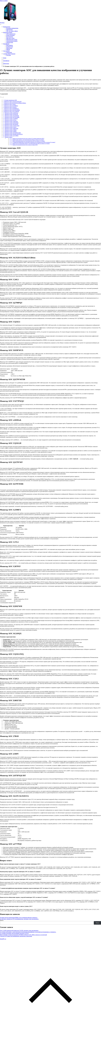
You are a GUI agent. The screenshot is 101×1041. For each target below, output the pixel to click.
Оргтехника (6, 51)
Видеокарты (9, 36)
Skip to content (3, 0)
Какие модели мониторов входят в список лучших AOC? (25, 144)
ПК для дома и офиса (12, 31)
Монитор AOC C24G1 (10, 104)
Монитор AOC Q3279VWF (12, 115)
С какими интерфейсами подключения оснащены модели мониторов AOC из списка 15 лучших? (34, 142)
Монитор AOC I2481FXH (11, 128)
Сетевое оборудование (9, 53)
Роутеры (8, 55)
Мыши (8, 49)
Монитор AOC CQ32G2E (11, 114)
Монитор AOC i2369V (11, 131)
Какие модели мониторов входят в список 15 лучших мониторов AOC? (28, 138)
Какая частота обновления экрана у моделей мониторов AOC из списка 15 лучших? (31, 143)
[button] (2, 97)
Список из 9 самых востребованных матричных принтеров (16, 936)
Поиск (1, 920)
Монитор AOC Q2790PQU (11, 105)
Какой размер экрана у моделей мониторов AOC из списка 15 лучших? (28, 139)
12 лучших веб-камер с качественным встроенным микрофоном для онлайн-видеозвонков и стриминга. (28, 932)
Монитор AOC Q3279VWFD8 (12, 110)
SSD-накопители (10, 34)
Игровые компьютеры (12, 28)
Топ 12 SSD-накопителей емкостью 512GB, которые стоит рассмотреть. (19, 930)
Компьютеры (6, 26)
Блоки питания (10, 35)
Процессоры (9, 42)
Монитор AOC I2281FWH (11, 122)
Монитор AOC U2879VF (11, 121)
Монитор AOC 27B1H (10, 130)
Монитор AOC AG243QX (11, 124)
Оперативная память (11, 41)
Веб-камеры (9, 45)
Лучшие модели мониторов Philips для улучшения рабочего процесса (18, 917)
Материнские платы (11, 39)
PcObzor (2, 22)
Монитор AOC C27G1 (10, 120)
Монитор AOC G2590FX (11, 118)
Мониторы (9, 48)
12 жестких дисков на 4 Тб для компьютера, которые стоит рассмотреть (19, 919)
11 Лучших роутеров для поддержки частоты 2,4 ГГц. (14, 933)
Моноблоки (9, 29)
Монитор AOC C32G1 (10, 127)
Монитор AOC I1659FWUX (11, 108)
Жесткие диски (10, 38)
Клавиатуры (9, 46)
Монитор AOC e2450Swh (11, 113)
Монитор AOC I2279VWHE (12, 117)
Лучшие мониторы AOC (10, 100)
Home (4, 58)
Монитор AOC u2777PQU (11, 135)
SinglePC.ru (3, 939)
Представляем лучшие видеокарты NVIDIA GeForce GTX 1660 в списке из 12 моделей (23, 934)
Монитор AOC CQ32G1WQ (12, 125)
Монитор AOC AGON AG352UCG (14, 134)
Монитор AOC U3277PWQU (11, 111)
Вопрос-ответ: (8, 137)
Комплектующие (7, 32)
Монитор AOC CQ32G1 (10, 107)
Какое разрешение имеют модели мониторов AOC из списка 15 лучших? (29, 141)
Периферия (6, 43)
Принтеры (9, 52)
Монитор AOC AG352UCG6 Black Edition (15, 103)
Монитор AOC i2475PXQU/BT (13, 132)
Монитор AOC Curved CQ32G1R (12, 101)
